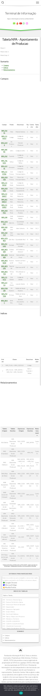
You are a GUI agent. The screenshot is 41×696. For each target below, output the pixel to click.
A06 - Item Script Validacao (11, 614)
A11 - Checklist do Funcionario (12, 626)
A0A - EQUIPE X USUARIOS (11, 621)
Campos (6, 65)
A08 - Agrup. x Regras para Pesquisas (14, 616)
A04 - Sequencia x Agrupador (11, 609)
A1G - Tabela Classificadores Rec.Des (14, 628)
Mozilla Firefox (10, 587)
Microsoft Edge (11, 585)
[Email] (14, 23)
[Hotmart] (17, 23)
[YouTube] (20, 23)
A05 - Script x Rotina (9, 612)
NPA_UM (4, 217)
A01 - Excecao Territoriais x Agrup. (13, 602)
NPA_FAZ (4, 156)
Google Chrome (11, 583)
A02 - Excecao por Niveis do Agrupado (14, 604)
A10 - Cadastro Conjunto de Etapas (13, 623)
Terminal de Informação (20, 13)
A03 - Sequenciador (8, 607)
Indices (5, 67)
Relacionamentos (9, 70)
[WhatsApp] (23, 23)
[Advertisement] (20, 101)
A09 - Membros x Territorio (11, 619)
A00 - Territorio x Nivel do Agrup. (12, 600)
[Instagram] (27, 23)
